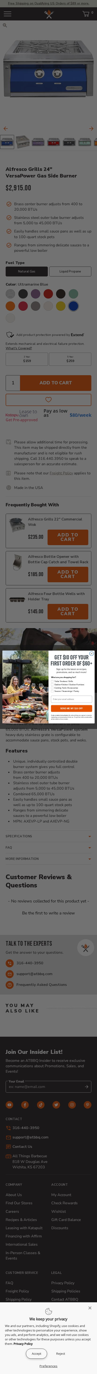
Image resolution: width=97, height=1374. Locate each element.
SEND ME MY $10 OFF (71, 708)
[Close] (91, 1308)
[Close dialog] (91, 654)
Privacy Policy (23, 1344)
